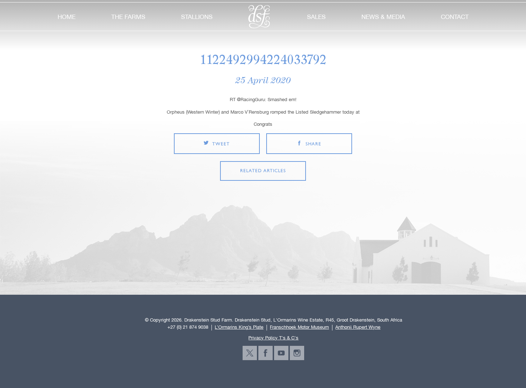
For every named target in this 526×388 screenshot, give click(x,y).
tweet (221, 144)
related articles (263, 171)
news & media (383, 16)
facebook (265, 353)
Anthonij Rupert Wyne (357, 327)
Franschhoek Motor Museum (299, 327)
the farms (128, 16)
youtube (281, 353)
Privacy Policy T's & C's (273, 337)
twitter (250, 353)
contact (455, 16)
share (313, 144)
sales (316, 16)
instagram (297, 353)
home (67, 16)
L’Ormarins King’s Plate (239, 327)
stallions (197, 16)
